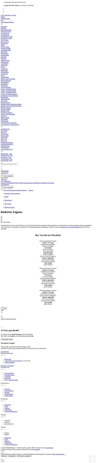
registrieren (7, 181)
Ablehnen (4, 456)
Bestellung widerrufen (47, 183)
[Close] (2, 460)
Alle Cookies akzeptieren (24, 456)
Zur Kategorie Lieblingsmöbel (10, 124)
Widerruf (7, 408)
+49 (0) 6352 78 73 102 (11, 361)
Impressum (7, 405)
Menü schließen (8, 176)
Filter (5, 308)
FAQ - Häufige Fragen (11, 380)
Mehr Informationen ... (59, 454)
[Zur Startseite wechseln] (8, 15)
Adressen (21, 183)
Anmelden (4, 179)
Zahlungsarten (28, 183)
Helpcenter (7, 359)
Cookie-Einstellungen (10, 411)
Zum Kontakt (5, 351)
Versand (6, 392)
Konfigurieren (12, 456)
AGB (6, 406)
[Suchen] (1, 166)
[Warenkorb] (5, 184)
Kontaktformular (9, 375)
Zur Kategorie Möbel (7, 22)
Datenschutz (8, 410)
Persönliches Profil (12, 183)
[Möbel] (9, 123)
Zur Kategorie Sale (6, 149)
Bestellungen (37, 183)
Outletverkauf (8, 396)
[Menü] (1, 162)
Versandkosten (49, 448)
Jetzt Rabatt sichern (7, 339)
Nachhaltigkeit (8, 390)
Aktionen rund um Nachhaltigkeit (70, 227)
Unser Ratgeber (9, 373)
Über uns (7, 389)
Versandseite (36, 449)
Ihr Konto (7, 378)
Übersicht (4, 183)
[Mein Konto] (4, 173)
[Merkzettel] (5, 171)
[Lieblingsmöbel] (5, 147)
